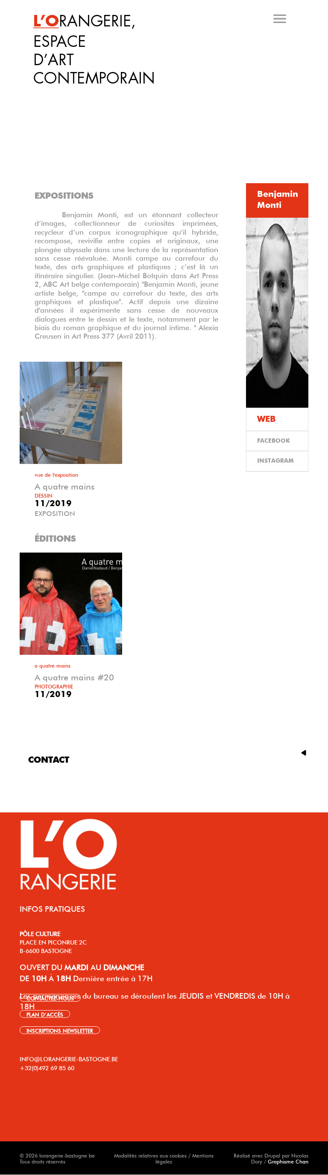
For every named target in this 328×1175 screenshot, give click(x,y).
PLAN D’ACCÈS (44, 1014)
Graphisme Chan (288, 1161)
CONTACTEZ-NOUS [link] (50, 997)
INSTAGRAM (275, 461)
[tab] (165, 93)
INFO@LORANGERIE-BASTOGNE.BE (69, 1058)
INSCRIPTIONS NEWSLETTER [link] (59, 1030)
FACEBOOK (273, 441)
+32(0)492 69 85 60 (47, 1067)
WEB (266, 419)
